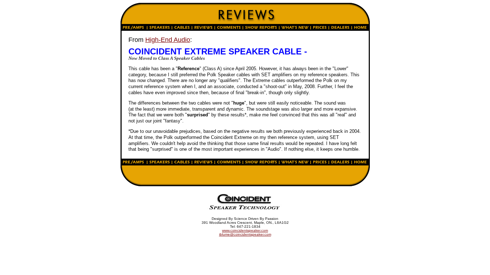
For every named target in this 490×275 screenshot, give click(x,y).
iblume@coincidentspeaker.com (245, 234)
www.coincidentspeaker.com (245, 230)
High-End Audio (167, 39)
